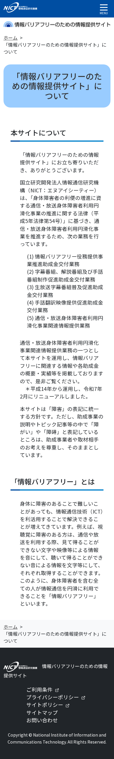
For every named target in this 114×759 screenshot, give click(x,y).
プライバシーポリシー (58, 697)
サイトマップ (42, 712)
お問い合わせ (42, 720)
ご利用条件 (45, 689)
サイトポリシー (50, 704)
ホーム (11, 37)
